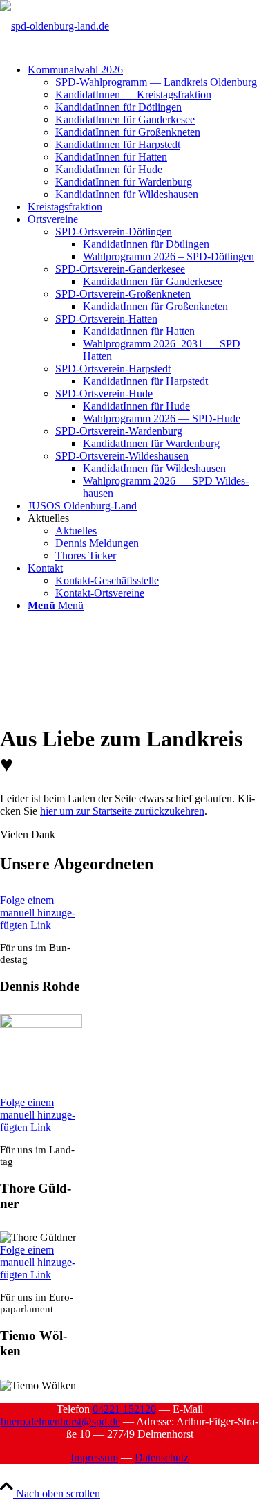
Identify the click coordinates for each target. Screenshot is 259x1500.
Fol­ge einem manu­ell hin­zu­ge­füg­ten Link (37, 912)
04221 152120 (124, 1409)
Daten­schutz (162, 1457)
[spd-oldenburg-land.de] (54, 26)
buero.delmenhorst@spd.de (60, 1421)
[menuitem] (143, 132)
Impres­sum (94, 1457)
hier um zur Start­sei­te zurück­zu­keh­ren (122, 811)
